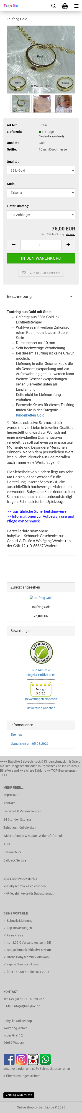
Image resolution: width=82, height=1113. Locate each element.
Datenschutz (12, 852)
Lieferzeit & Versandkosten (22, 811)
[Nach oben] (69, 1106)
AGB (6, 844)
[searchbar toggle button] (53, 5)
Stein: (11, 184)
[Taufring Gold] (41, 59)
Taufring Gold (41, 607)
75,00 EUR (41, 616)
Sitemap (16, 734)
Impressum (11, 795)
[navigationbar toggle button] (76, 5)
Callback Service (14, 860)
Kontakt (9, 803)
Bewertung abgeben (41, 708)
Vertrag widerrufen (18, 1095)
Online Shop (25, 1107)
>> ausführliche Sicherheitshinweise (37, 512)
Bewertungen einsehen (41, 699)
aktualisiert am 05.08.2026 (29, 743)
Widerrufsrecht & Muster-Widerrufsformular (34, 836)
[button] (13, 245)
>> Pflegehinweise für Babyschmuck (28, 893)
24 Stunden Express (17, 819)
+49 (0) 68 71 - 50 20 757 (26, 999)
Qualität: (13, 161)
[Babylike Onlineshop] (9, 5)
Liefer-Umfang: (18, 206)
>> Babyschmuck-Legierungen (24, 886)
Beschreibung (19, 296)
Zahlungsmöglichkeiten (19, 827)
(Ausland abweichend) (51, 136)
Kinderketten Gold (30, 415)
